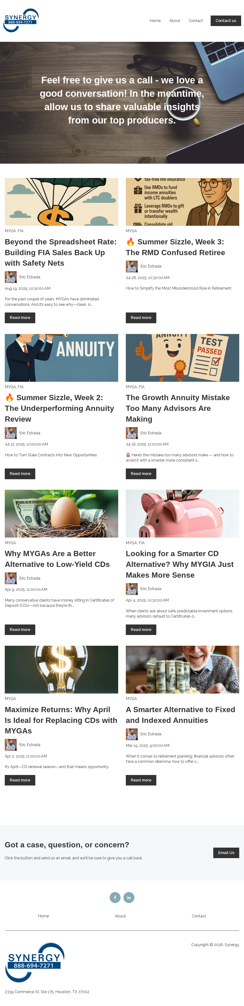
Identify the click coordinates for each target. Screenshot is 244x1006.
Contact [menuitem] (199, 916)
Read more (20, 317)
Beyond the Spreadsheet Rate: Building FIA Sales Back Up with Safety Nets (61, 252)
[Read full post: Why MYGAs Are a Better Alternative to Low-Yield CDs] (61, 514)
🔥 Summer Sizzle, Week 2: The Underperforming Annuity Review (59, 408)
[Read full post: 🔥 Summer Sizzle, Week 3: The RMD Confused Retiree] (182, 202)
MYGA (10, 231)
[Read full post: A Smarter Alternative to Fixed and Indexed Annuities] (182, 670)
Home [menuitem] (43, 916)
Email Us (226, 852)
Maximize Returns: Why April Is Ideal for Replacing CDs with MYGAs (61, 720)
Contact (196, 20)
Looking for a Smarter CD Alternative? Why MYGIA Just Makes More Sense (180, 564)
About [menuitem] (120, 916)
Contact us (226, 20)
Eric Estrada (29, 277)
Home (155, 20)
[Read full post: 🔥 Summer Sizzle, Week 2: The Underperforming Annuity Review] (61, 358)
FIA (21, 231)
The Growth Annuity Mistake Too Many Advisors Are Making (178, 408)
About (174, 20)
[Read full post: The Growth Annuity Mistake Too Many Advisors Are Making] (182, 358)
